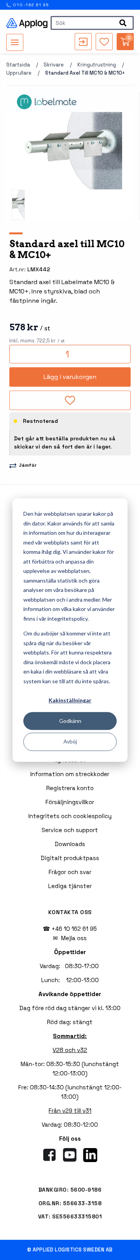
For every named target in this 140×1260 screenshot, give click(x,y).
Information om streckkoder (69, 774)
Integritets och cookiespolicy (70, 816)
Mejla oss (74, 938)
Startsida (18, 64)
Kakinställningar (70, 700)
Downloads (70, 844)
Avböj (70, 741)
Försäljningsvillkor (70, 802)
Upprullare (19, 73)
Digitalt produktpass (70, 858)
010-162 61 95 (30, 4)
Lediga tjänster (70, 886)
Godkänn (70, 720)
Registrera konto (70, 788)
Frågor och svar (70, 872)
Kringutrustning (96, 64)
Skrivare (54, 64)
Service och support (70, 830)
